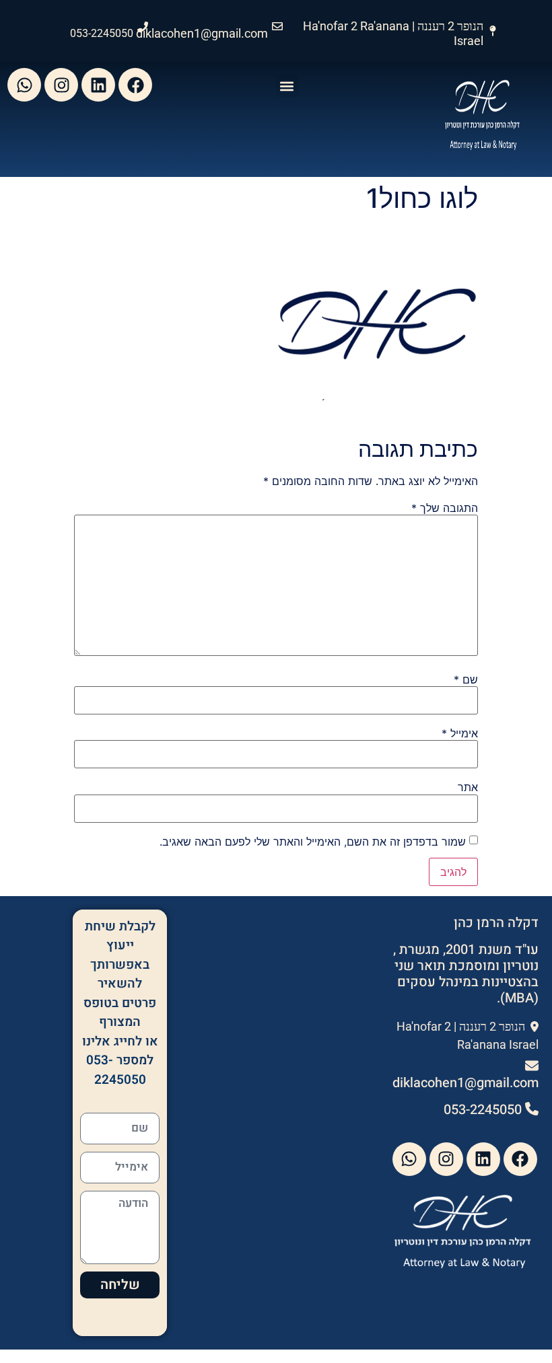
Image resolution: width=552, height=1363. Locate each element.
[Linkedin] (98, 85)
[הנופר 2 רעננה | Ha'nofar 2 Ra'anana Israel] (492, 31)
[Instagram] (61, 85)
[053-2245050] (142, 27)
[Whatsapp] (24, 85)
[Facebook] (135, 85)
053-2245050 (101, 33)
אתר (468, 787)
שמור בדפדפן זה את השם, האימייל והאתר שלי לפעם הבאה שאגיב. (313, 841)
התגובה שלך (444, 508)
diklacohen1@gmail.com (202, 33)
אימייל (460, 733)
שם (466, 679)
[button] (287, 86)
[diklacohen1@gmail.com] (277, 26)
